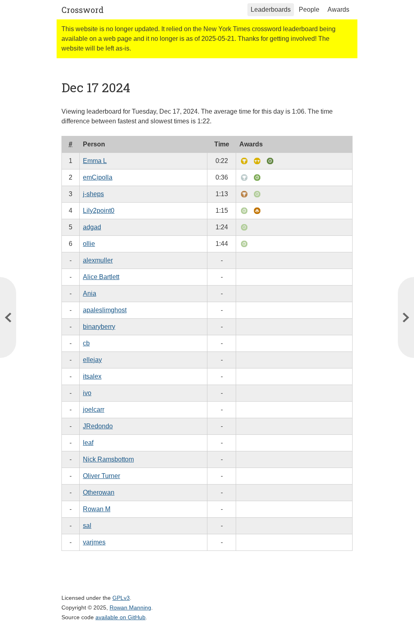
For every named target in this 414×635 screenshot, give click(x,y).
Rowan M (96, 509)
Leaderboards (271, 9)
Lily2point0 (98, 210)
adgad (92, 227)
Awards (338, 9)
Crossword (82, 9)
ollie (89, 243)
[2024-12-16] (406, 317)
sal (87, 525)
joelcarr (93, 409)
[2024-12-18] (8, 317)
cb (86, 343)
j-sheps (93, 193)
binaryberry (99, 326)
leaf (88, 442)
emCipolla (97, 177)
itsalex (92, 376)
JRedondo (98, 426)
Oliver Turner (101, 475)
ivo (87, 392)
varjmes (94, 542)
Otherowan (98, 492)
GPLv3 (121, 598)
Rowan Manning (130, 607)
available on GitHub (120, 617)
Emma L (95, 160)
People (309, 9)
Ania (89, 293)
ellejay (92, 359)
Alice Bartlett (101, 276)
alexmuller (98, 260)
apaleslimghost (105, 310)
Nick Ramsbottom (108, 459)
